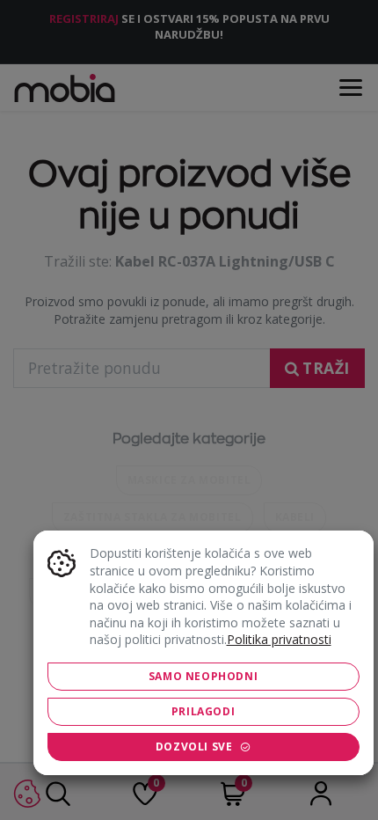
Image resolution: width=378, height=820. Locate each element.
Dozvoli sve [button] (194, 746)
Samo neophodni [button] (203, 676)
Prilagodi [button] (203, 711)
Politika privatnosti (279, 639)
